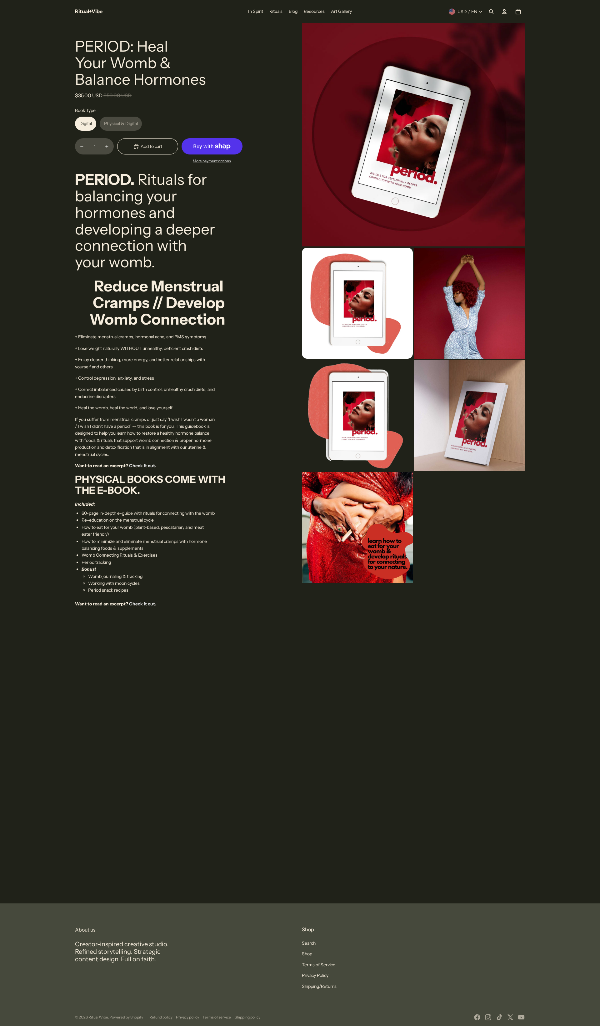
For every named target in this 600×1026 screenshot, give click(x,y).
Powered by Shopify (126, 1017)
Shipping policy (247, 1017)
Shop (307, 954)
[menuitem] (255, 11)
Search (309, 943)
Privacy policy (187, 1017)
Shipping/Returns (319, 986)
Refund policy (160, 1017)
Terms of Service (318, 965)
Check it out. (143, 465)
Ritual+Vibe (98, 1017)
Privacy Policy (315, 975)
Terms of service (216, 1017)
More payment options (212, 161)
